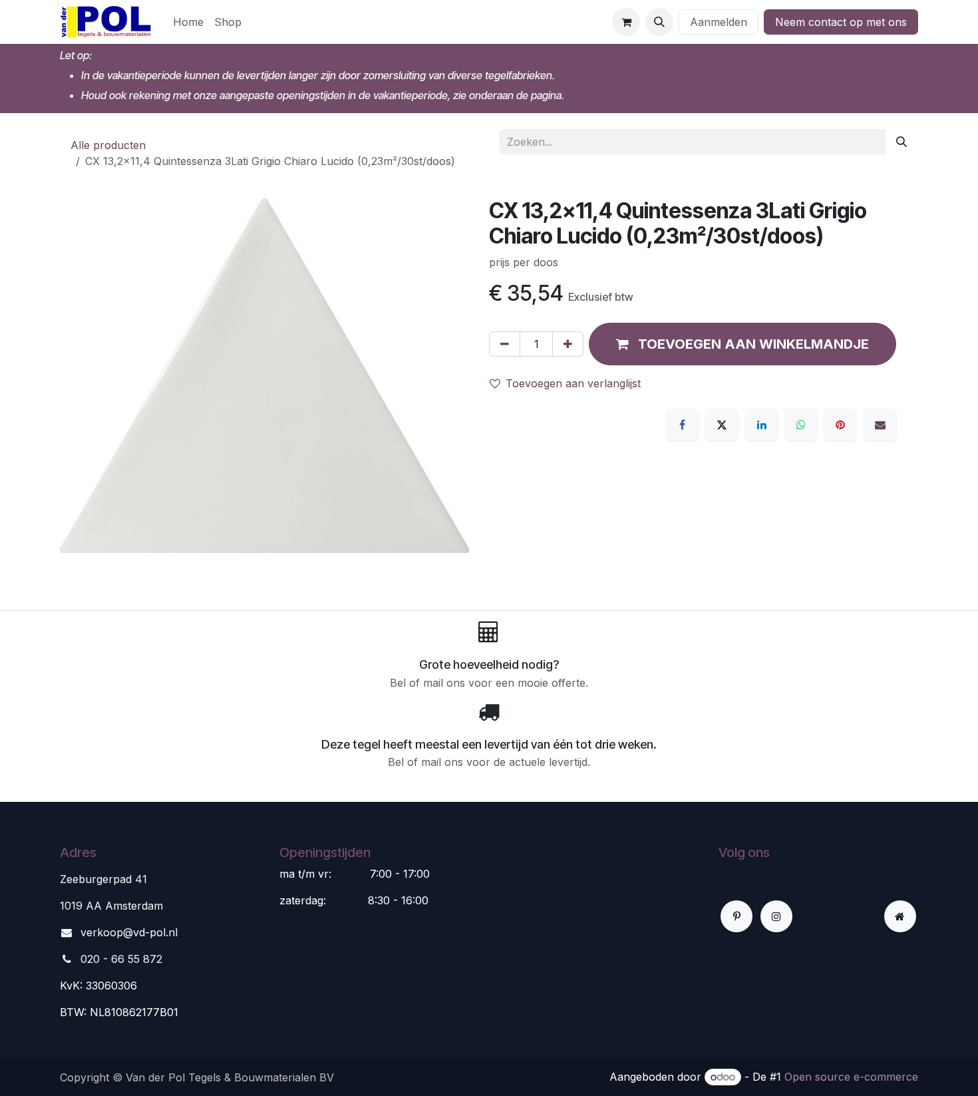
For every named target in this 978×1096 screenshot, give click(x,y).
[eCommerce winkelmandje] (626, 22)
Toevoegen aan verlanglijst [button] (573, 383)
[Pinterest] (840, 425)
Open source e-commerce (851, 1076)
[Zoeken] (901, 141)
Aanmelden (718, 22)
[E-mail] (880, 425)
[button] (659, 22)
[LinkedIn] (762, 425)
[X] (722, 425)
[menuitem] (188, 22)
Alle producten (108, 145)
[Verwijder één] (504, 344)
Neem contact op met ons (841, 22)
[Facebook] (683, 425)
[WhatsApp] (801, 425)
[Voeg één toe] (567, 344)
